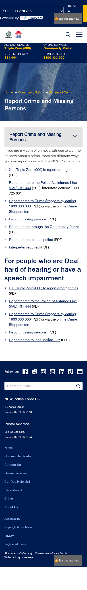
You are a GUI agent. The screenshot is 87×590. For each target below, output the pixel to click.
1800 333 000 (54, 57)
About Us (11, 507)
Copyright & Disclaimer (18, 527)
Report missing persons (28, 219)
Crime (8, 498)
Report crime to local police (31, 240)
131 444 (10, 57)
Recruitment (13, 490)
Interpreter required (24, 247)
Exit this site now (69, 18)
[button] (68, 35)
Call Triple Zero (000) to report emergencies (43, 170)
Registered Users (15, 544)
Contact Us (12, 464)
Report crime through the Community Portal (44, 227)
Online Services (15, 473)
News (8, 447)
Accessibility (12, 518)
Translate (35, 18)
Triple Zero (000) (17, 48)
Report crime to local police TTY (34, 340)
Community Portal (58, 48)
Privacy (9, 535)
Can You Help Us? (17, 481)
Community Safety (17, 456)
